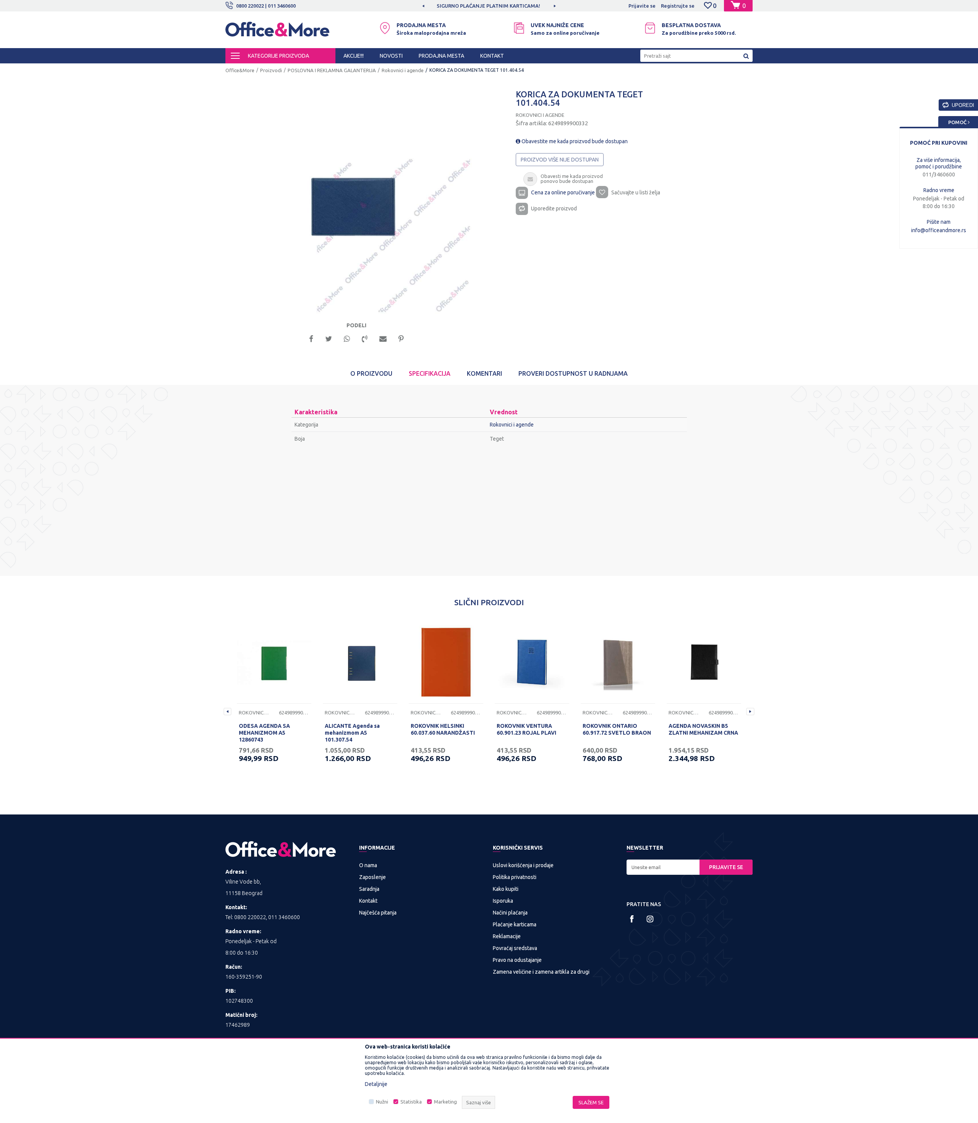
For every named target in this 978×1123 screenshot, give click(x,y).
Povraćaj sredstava (515, 948)
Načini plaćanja (510, 913)
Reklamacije (507, 936)
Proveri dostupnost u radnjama (573, 373)
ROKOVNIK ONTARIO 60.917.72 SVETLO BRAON (617, 729)
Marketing (445, 1101)
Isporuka (503, 901)
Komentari (484, 373)
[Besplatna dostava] (650, 28)
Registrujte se (678, 5)
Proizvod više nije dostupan (560, 160)
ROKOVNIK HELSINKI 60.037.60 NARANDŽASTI (443, 729)
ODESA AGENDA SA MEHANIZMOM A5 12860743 (264, 733)
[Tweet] (328, 338)
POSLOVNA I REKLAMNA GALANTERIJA (332, 70)
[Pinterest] (401, 338)
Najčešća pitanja (378, 913)
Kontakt (368, 901)
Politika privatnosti (514, 877)
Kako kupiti (505, 889)
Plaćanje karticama (514, 924)
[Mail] (383, 338)
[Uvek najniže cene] (519, 28)
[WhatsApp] (347, 338)
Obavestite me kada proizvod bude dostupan (574, 141)
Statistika (411, 1101)
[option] (469, 5)
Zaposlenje (372, 877)
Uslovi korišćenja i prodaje (523, 865)
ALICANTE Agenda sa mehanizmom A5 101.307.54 (352, 733)
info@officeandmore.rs (938, 230)
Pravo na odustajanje (517, 960)
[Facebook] (311, 338)
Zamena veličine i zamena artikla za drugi (541, 972)
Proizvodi (271, 70)
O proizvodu (371, 373)
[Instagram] (650, 918)
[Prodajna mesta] (385, 28)
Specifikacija (429, 373)
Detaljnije (376, 1084)
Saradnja (369, 889)
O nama (368, 865)
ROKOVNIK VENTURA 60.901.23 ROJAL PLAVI (526, 729)
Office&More (239, 70)
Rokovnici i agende (403, 70)
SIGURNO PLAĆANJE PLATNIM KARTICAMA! (469, 5)
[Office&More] (277, 32)
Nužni (382, 1101)
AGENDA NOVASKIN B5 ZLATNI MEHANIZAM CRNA (703, 729)
